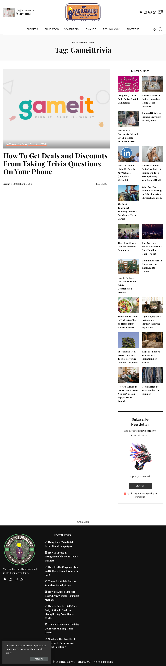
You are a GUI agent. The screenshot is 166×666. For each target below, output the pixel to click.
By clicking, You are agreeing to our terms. (142, 495)
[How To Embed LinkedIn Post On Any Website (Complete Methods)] (128, 153)
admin (6, 184)
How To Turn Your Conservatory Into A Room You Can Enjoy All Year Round (128, 393)
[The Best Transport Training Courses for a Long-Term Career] (128, 192)
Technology (37, 144)
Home (75, 42)
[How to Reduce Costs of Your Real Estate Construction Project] (128, 266)
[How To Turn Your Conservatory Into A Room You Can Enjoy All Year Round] (128, 375)
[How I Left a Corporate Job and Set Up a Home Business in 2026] (128, 118)
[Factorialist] (83, 12)
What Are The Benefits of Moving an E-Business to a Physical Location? (60, 642)
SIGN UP (140, 485)
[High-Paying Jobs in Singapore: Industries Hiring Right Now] (152, 305)
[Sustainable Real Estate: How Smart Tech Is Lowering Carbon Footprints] (128, 340)
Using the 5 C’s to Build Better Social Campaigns (128, 99)
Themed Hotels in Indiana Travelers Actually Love (151, 116)
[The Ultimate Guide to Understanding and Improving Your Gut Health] (128, 305)
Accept (39, 658)
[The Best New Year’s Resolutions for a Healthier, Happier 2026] (152, 231)
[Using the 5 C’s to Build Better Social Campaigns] (128, 83)
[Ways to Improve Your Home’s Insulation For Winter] (152, 340)
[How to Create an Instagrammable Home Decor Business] (152, 83)
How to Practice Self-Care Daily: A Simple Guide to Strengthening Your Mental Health (152, 172)
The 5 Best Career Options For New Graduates (127, 246)
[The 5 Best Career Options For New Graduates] (128, 231)
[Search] (160, 29)
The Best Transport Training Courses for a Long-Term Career (127, 211)
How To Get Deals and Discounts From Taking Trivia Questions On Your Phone (55, 163)
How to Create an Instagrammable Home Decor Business (61, 556)
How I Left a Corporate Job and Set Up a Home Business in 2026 (61, 571)
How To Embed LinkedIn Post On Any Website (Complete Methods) (127, 172)
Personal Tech (16, 144)
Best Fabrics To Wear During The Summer (151, 390)
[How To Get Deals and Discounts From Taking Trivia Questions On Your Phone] (56, 108)
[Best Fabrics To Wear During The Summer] (152, 375)
